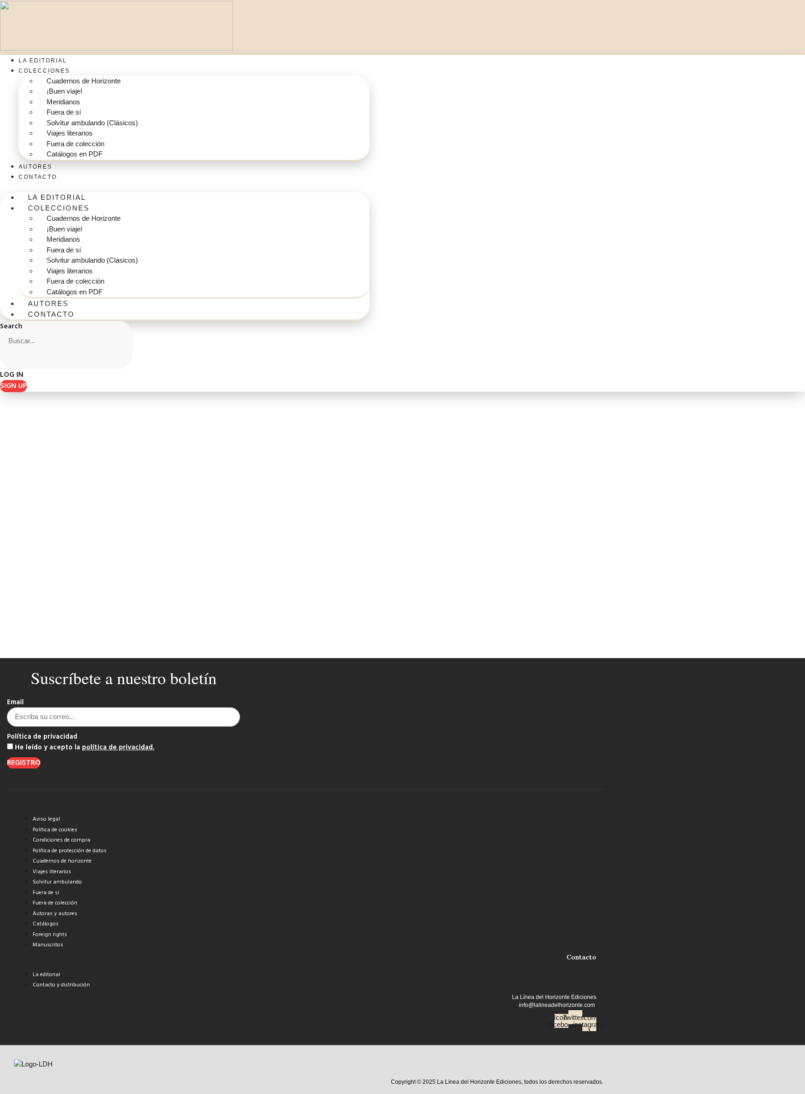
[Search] (11, 360)
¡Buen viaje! (64, 91)
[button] (184, 187)
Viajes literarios (70, 133)
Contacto (38, 177)
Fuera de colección (75, 144)
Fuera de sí (64, 112)
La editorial (43, 60)
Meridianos (63, 102)
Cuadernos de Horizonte (84, 81)
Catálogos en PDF (74, 154)
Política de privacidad (42, 737)
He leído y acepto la (84, 747)
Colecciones (44, 71)
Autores (35, 166)
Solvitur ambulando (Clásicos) (92, 123)
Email (15, 702)
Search (11, 326)
